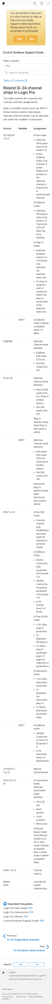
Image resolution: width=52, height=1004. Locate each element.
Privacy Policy (7, 997)
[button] (34, 3)
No (32, 39)
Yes (19, 39)
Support (12, 972)
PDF (30, 908)
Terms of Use (21, 997)
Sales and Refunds (36, 997)
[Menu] (48, 3)
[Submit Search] (6, 72)
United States (7, 989)
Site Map (5, 999)
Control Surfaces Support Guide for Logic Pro (27, 976)
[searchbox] (26, 72)
